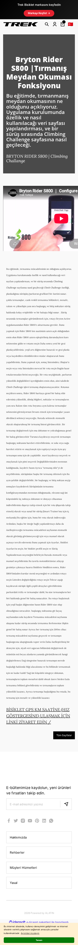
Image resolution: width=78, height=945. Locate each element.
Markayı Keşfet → (39, 13)
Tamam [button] (39, 940)
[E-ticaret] (38, 922)
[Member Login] (54, 24)
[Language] (70, 24)
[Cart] (62, 24)
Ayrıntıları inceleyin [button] (30, 933)
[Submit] (66, 804)
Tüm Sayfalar (64, 735)
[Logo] (21, 24)
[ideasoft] (17, 922)
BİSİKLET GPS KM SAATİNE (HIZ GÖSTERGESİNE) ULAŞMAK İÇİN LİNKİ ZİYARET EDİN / (38, 716)
